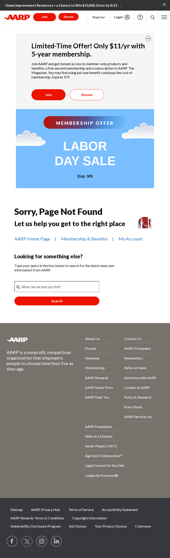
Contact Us (132, 339)
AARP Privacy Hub (45, 509)
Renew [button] (68, 17)
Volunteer (92, 358)
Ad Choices (77, 526)
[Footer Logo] (34, 339)
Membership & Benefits (84, 238)
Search (57, 301)
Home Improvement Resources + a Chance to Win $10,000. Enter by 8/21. (62, 5)
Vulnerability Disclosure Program (35, 526)
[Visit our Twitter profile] (27, 541)
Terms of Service (81, 509)
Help (140, 17)
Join (48, 95)
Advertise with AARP (140, 378)
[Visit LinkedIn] (56, 541)
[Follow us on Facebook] (12, 541)
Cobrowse (143, 526)
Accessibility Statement (120, 509)
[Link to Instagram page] (41, 541)
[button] (152, 17)
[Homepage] (17, 17)
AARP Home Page (32, 238)
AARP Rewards (96, 378)
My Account (131, 238)
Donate (90, 348)
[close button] (148, 38)
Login (118, 17)
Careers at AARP (137, 387)
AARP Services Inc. (138, 416)
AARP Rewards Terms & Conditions (37, 518)
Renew (87, 95)
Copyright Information (89, 518)
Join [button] (45, 17)
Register (99, 17)
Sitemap (16, 509)
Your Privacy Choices (111, 526)
